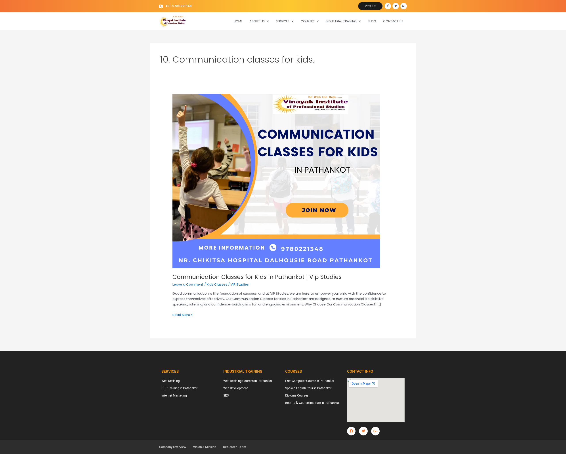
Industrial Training (341, 21)
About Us (257, 21)
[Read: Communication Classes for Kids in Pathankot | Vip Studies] (276, 181)
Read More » (182, 314)
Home (238, 21)
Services (282, 21)
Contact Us (393, 21)
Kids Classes (217, 284)
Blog (372, 21)
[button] (259, 21)
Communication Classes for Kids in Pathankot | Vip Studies (257, 277)
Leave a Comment (187, 284)
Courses (308, 21)
